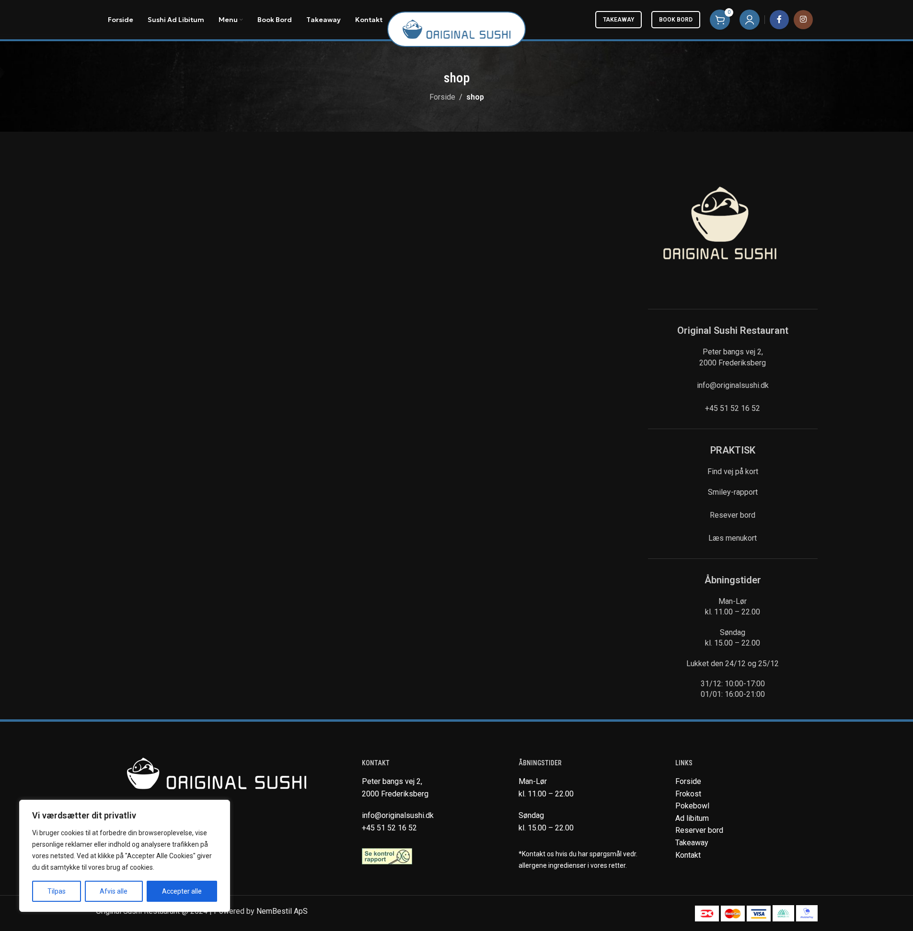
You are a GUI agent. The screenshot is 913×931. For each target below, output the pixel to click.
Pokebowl (692, 805)
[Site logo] (456, 28)
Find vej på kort (732, 471)
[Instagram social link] (803, 19)
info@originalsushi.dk (733, 385)
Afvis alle (113, 891)
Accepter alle (182, 891)
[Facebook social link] (779, 19)
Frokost (688, 793)
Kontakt (688, 855)
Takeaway (618, 19)
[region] (124, 856)
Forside (442, 97)
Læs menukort (732, 538)
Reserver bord (699, 830)
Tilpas (56, 891)
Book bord (676, 19)
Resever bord (732, 515)
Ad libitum (692, 818)
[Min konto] (749, 19)
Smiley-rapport (733, 492)
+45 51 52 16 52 (732, 408)
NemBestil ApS (282, 911)
